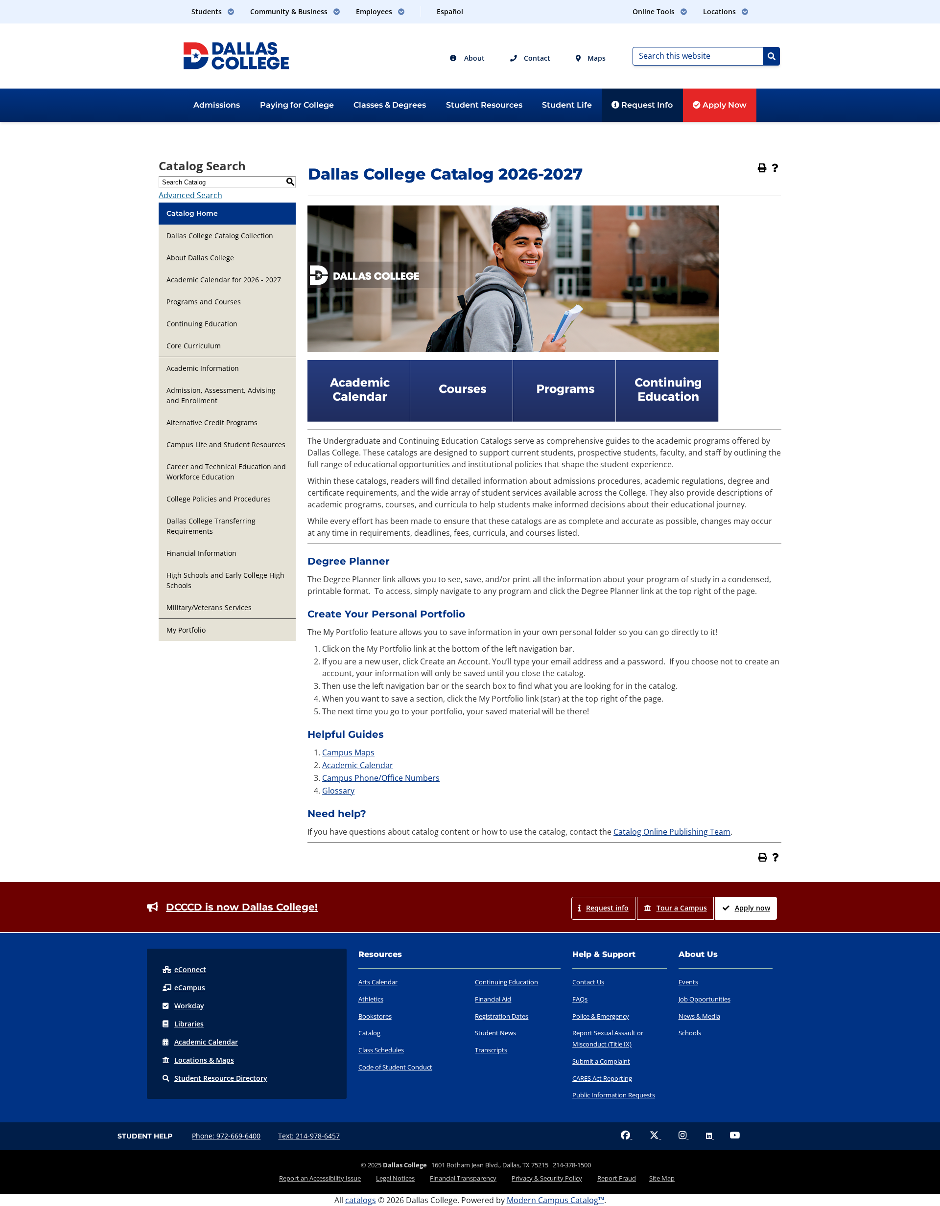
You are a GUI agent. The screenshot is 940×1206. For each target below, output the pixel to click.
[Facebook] (626, 1135)
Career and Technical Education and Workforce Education (226, 471)
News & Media (699, 1016)
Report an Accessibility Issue (320, 1178)
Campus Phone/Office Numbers (381, 778)
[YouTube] (734, 1135)
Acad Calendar (206, 1042)
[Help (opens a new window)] (775, 167)
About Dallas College (200, 257)
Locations (204, 1060)
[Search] (771, 56)
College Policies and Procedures (218, 498)
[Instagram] (683, 1135)
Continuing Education (201, 323)
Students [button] (207, 11)
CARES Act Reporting (602, 1078)
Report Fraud (616, 1178)
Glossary (338, 790)
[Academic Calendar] (358, 418)
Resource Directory (220, 1078)
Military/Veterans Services (209, 607)
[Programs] (564, 418)
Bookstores (375, 1016)
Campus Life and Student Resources (225, 444)
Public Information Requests (613, 1095)
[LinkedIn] (710, 1135)
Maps (596, 58)
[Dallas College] (236, 54)
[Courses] (461, 418)
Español (450, 11)
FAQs (580, 999)
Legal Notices (395, 1178)
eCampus (189, 987)
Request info (607, 907)
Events (688, 982)
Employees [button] (375, 11)
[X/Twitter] (655, 1135)
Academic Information (202, 368)
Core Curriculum (193, 345)
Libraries (189, 1023)
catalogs (360, 1200)
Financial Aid (493, 999)
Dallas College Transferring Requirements (211, 526)
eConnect (190, 969)
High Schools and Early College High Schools (225, 580)
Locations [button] (720, 11)
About (473, 58)
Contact (536, 58)
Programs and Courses (203, 301)
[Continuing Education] (667, 418)
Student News (495, 1032)
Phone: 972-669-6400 (226, 1135)
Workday (189, 1005)
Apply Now (724, 105)
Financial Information (201, 553)
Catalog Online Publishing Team (671, 831)
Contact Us (588, 982)
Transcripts (491, 1050)
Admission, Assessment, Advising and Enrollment (221, 395)
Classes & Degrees (389, 105)
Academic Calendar (357, 765)
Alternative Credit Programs (212, 422)
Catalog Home (192, 213)
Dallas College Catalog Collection (219, 235)
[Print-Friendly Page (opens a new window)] (762, 167)
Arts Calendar (378, 982)
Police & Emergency (600, 1016)
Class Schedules (381, 1050)
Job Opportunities (704, 999)
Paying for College (297, 105)
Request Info (646, 105)
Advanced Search (190, 195)
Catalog (369, 1032)
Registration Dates (501, 1016)
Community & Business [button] (289, 11)
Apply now (752, 907)
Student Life (567, 105)
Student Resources (484, 105)
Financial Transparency (463, 1178)
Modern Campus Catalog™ (555, 1200)
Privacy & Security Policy (547, 1178)
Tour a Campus (682, 907)
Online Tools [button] (655, 11)
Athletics (370, 999)
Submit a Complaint (601, 1061)
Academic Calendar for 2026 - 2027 (223, 279)
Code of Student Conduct (395, 1067)
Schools (690, 1032)
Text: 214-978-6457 (309, 1135)
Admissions (216, 105)
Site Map (662, 1178)
